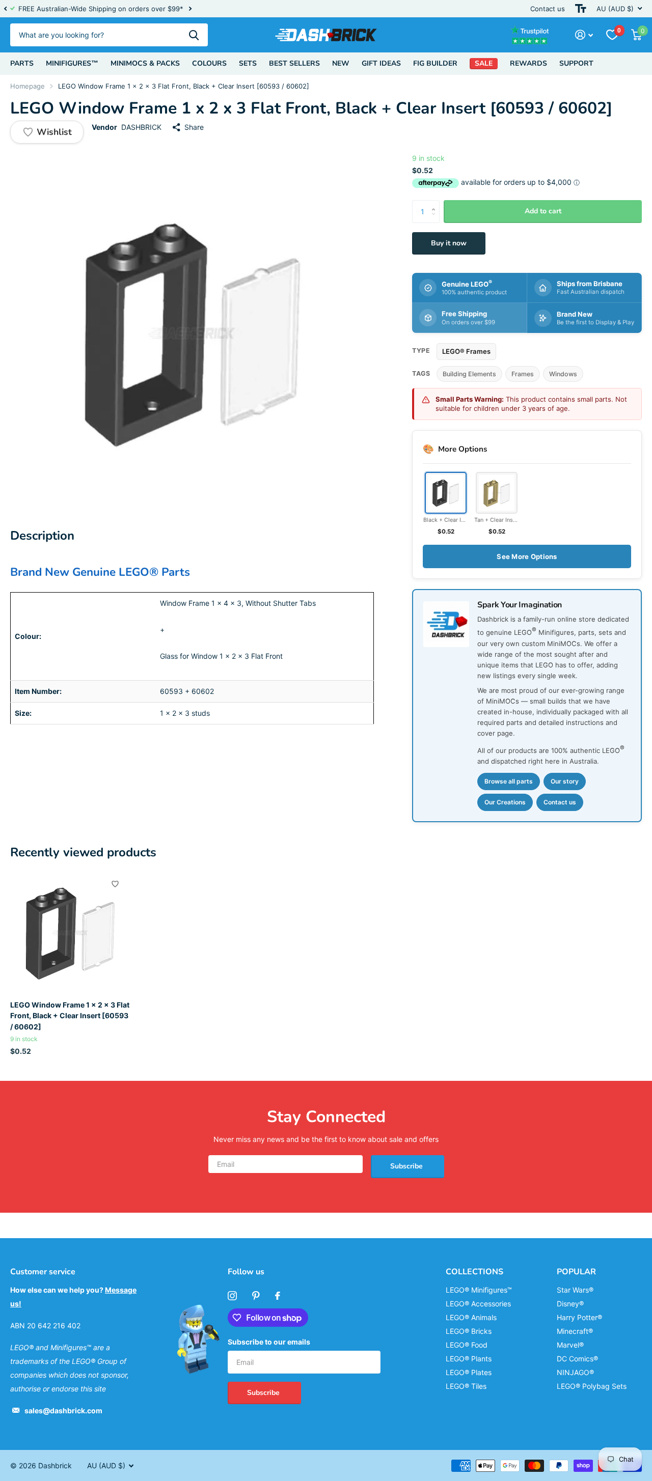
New (340, 63)
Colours (209, 63)
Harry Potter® (579, 1317)
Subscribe (407, 1166)
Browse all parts (508, 781)
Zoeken (194, 34)
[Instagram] (232, 1295)
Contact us (547, 9)
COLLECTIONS (474, 1271)
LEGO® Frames (466, 351)
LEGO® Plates (469, 1372)
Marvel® (570, 1344)
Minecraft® (575, 1331)
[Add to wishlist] (115, 883)
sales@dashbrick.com (63, 1410)
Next (190, 9)
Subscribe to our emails (269, 1341)
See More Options (527, 556)
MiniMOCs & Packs (145, 63)
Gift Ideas (381, 63)
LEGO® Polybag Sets (592, 1386)
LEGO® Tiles (466, 1386)
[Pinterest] (256, 1295)
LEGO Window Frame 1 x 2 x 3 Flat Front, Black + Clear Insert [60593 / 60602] (69, 1015)
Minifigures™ (72, 63)
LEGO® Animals (471, 1317)
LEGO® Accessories (478, 1303)
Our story (565, 781)
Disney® (570, 1303)
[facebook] (277, 1296)
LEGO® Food (466, 1344)
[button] (5, 9)
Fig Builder (435, 63)
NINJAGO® (575, 1372)
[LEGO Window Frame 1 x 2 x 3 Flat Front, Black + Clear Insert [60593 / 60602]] (70, 933)
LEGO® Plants (469, 1358)
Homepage (27, 86)
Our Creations (505, 802)
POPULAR (576, 1271)
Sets (248, 63)
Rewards (528, 63)
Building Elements (469, 374)
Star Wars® (575, 1290)
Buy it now (449, 243)
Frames (522, 374)
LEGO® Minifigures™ (479, 1290)
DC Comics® (577, 1358)
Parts (22, 63)
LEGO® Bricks (469, 1331)
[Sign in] (584, 34)
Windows (563, 374)
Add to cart (543, 211)
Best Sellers (294, 63)
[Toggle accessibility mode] (580, 8)
